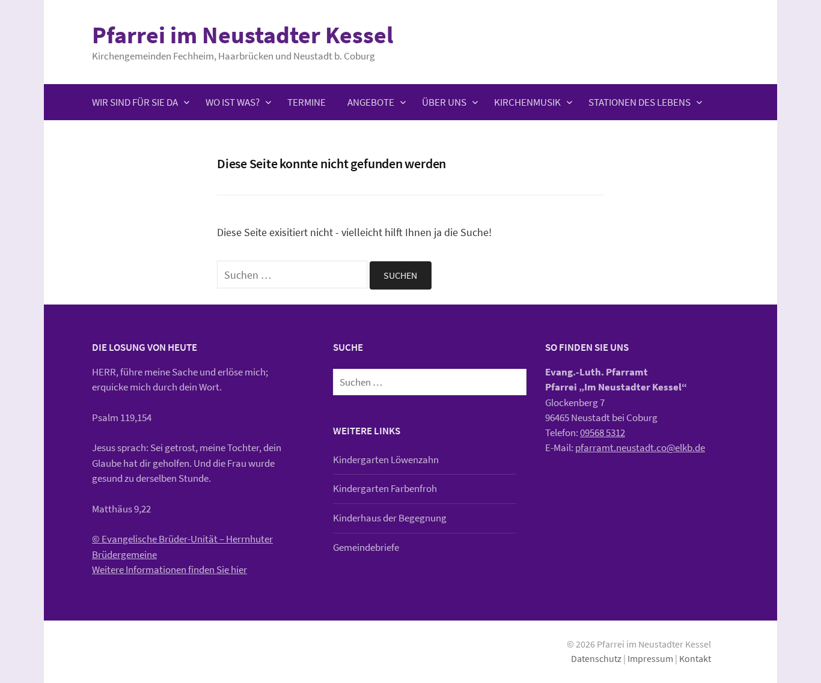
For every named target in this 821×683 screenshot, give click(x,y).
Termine (306, 102)
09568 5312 (602, 432)
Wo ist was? (233, 102)
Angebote (370, 102)
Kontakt (695, 658)
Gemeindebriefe (366, 547)
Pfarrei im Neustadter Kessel (242, 35)
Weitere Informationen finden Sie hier (169, 569)
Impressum (650, 658)
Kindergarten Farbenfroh (385, 488)
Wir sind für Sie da (135, 102)
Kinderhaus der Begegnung (390, 517)
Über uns (444, 102)
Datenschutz (596, 658)
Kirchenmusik (527, 102)
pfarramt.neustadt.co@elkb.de (640, 447)
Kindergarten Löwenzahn (386, 459)
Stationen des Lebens (639, 102)
